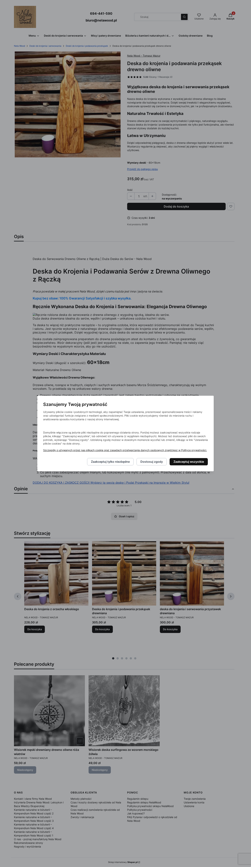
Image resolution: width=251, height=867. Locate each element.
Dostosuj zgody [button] (151, 462)
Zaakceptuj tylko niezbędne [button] (110, 462)
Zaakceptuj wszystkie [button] (188, 462)
